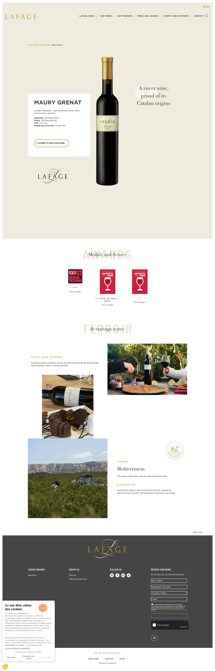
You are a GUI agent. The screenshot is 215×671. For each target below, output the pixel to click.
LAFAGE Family (87, 16)
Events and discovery (176, 16)
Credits (122, 659)
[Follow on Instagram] (123, 575)
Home (30, 45)
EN (207, 7)
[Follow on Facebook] (117, 575)
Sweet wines (45, 45)
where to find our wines (51, 143)
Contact (199, 16)
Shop (36, 45)
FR (204, 7)
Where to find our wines (78, 579)
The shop (72, 575)
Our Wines (106, 16)
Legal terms (109, 659)
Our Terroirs (124, 16)
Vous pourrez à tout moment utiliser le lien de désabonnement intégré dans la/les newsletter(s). (169, 615)
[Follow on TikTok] (129, 575)
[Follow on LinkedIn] (112, 575)
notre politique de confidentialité (167, 609)
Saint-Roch (32, 575)
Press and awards (147, 16)
